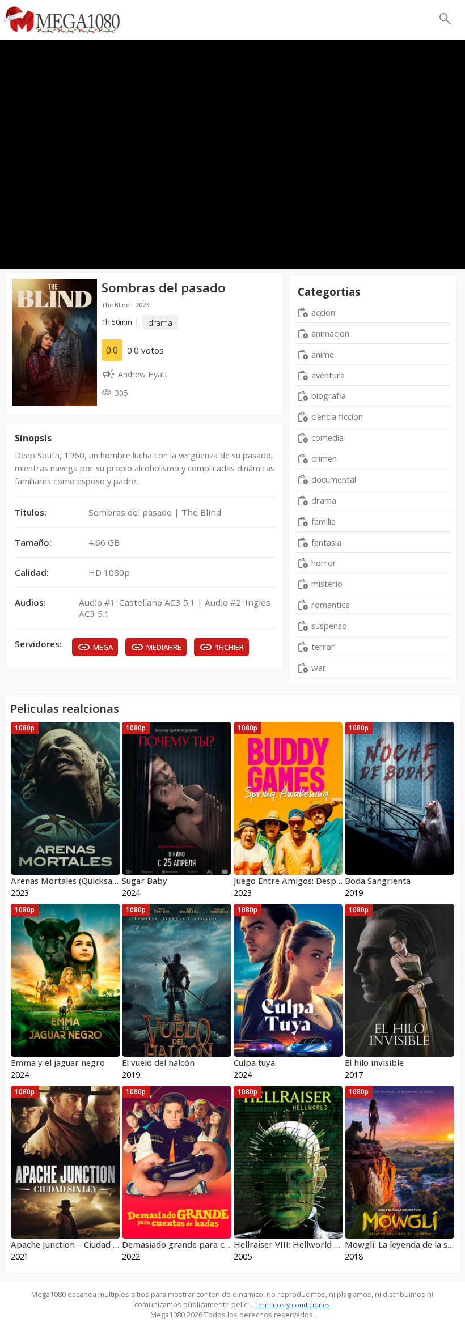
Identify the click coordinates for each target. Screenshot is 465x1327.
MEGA (103, 647)
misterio (327, 583)
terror (323, 646)
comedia (327, 437)
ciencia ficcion (337, 416)
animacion (330, 333)
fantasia (326, 542)
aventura (328, 375)
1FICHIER (229, 647)
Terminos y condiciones (292, 1304)
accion (323, 312)
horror (323, 562)
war (318, 667)
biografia (328, 395)
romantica (330, 604)
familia (323, 521)
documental (333, 479)
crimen (324, 458)
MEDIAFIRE (163, 647)
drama (160, 322)
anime (322, 354)
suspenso (329, 625)
